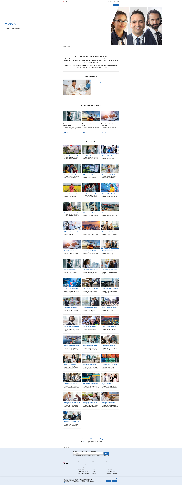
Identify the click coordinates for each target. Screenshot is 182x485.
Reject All (108, 481)
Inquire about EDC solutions (111, 464)
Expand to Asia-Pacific (82, 464)
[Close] (117, 479)
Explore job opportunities (110, 471)
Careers (114, 1)
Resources (72, 5)
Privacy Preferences (101, 481)
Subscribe (106, 453)
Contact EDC (108, 467)
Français (117, 1)
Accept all (114, 481)
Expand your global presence (83, 473)
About (77, 5)
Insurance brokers (95, 467)
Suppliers (94, 471)
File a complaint (109, 469)
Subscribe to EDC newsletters (111, 473)
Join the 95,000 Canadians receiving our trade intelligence (84, 451)
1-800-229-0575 (84, 441)
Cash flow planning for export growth (100, 82)
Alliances (94, 469)
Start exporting (81, 469)
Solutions (65, 5)
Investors (94, 473)
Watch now (66, 132)
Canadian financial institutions (97, 464)
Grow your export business (83, 471)
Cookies (65, 482)
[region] (91, 481)
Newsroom (110, 1)
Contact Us (116, 4)
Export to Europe (81, 467)
